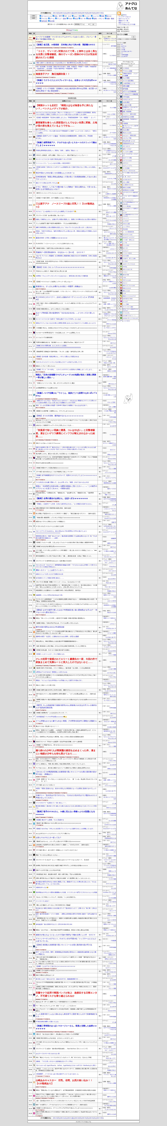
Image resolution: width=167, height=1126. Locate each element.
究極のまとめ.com (127, 288)
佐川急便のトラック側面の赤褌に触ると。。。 (50, 578)
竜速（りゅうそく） (110, 494)
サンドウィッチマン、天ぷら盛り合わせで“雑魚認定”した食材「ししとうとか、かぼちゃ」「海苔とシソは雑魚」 (66, 132)
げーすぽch (113, 132)
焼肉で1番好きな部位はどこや (45, 975)
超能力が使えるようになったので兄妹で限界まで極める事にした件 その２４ (65, 935)
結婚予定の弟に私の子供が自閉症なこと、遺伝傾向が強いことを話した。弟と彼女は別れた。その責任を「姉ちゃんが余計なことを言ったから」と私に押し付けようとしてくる (66, 586)
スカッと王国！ (111, 114)
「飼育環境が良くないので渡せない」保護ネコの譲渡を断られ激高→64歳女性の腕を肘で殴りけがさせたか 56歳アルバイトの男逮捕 (66, 919)
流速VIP (114, 522)
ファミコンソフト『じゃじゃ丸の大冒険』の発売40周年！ (53, 163)
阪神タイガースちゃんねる (129, 285)
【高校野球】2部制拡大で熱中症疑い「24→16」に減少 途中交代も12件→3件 (60, 351)
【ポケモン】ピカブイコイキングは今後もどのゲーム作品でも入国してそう (59, 362)
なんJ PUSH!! (126, 221)
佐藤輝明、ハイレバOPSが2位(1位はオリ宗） (49, 595)
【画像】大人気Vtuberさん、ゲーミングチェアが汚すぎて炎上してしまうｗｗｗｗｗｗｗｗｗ (64, 1108)
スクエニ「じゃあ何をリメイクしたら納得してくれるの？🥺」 (57, 211)
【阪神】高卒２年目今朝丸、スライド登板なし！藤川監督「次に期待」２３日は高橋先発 (63, 668)
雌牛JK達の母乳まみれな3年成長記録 (50, 627)
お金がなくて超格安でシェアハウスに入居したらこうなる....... (55, 425)
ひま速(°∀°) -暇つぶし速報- (129, 258)
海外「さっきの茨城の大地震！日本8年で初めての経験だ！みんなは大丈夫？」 (62, 405)
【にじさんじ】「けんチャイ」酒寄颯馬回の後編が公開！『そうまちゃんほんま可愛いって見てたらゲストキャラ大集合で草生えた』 (66, 566)
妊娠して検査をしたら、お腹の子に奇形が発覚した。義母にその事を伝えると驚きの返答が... (66, 219)
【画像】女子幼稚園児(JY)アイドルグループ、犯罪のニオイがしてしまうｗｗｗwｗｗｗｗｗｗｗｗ (66, 476)
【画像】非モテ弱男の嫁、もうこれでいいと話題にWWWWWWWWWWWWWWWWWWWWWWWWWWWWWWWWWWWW (58, 346)
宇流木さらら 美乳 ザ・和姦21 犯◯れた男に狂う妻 (51, 271)
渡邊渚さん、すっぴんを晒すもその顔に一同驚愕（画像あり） (60, 286)
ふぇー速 (125, 242)
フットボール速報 (128, 151)
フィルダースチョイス (110, 647)
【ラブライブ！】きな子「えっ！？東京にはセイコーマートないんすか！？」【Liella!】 (63, 860)
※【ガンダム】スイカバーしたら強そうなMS (50, 526)
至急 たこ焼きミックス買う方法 (45, 685)
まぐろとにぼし (111, 672)
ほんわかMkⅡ (112, 578)
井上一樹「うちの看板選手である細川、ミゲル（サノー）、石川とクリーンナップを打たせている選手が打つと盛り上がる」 (66, 292)
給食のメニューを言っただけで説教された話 (49, 574)
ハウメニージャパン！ (110, 681)
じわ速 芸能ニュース (129, 83)
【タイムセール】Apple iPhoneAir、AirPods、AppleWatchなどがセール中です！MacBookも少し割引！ (66, 1065)
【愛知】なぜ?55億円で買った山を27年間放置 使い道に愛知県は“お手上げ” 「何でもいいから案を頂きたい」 (66, 611)
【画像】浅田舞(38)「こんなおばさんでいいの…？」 (52, 713)
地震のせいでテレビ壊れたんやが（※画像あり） (51, 521)
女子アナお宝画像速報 (129, 91)
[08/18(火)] (92, 13)
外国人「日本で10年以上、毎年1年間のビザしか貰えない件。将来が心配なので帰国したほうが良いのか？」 (66, 232)
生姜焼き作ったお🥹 (42, 887)
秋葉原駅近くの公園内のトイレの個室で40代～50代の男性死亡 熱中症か (58, 590)
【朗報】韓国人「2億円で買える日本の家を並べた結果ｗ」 (54, 248)
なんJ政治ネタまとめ (128, 184)
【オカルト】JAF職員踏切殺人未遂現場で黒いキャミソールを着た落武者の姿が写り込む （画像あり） (66, 773)
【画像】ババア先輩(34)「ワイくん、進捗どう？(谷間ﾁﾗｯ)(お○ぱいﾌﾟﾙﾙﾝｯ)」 (66, 394)
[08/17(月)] (100, 13)
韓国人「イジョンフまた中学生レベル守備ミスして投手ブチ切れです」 (59, 680)
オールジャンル (46, 16)
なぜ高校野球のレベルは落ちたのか (47, 388)
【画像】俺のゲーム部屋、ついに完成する (50, 820)
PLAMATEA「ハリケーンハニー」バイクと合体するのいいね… (55, 243)
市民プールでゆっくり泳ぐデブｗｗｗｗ (48, 443)
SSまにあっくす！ (111, 216)
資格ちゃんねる (111, 543)
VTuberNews (112, 566)
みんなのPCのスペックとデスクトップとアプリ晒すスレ (53, 833)
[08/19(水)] (85, 13)
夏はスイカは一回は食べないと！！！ (47, 726)
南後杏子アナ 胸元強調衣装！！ (53, 74)
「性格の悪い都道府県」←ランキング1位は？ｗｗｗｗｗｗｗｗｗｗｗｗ (58, 517)
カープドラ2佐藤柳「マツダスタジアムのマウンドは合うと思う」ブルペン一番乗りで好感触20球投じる (66, 38)
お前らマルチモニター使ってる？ (48, 837)
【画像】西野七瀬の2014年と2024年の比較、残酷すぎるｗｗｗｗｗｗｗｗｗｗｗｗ (61, 690)
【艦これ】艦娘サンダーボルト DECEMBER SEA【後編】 (53, 905)
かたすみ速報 (112, 898)
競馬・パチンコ (99, 18)
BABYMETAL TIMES (128, 298)
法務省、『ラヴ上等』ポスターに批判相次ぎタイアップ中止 (54, 1061)
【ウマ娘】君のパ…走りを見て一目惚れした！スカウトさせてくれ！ (57, 850)
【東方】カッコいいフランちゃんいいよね (49, 193)
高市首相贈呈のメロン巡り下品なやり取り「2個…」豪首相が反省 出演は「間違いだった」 (64, 556)
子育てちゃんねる (111, 324)
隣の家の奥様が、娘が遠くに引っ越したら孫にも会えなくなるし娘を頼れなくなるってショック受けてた (66, 807)
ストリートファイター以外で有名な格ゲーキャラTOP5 (54, 159)
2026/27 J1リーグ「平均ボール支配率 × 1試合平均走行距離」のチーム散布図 (59, 741)
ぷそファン (125, 163)
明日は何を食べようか (129, 141)
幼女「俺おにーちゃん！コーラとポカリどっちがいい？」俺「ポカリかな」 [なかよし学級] (64, 1057)
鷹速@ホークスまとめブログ (129, 296)
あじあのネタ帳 (127, 105)
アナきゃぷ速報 (111, 75)
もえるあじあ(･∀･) (111, 257)
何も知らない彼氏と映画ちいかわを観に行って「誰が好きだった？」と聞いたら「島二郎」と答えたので (66, 909)
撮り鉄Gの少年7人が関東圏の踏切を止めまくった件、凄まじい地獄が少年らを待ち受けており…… (66, 752)
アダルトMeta (112, 272)
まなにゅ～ (113, 449)
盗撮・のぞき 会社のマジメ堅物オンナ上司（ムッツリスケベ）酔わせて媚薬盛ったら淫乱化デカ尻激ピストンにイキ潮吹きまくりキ (66, 760)
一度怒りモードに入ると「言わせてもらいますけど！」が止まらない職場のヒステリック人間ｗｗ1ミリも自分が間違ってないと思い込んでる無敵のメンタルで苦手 (66, 401)
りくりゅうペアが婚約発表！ (45, 337)
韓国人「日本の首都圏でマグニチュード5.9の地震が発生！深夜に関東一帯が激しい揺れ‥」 (66, 376)
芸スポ (109, 16)
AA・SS (83, 18)
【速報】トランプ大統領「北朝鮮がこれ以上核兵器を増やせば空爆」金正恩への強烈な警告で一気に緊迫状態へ (66, 90)
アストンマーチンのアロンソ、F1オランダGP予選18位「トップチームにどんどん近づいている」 (66, 940)
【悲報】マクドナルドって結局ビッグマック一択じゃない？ (54, 281)
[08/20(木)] (78, 13)
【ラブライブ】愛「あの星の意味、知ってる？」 (51, 215)
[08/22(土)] (63, 13)
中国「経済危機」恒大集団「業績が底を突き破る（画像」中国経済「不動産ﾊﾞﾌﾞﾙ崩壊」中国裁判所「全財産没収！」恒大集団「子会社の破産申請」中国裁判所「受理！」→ (66, 67)
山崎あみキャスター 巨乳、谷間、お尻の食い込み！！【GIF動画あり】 (64, 1082)
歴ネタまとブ (112, 383)
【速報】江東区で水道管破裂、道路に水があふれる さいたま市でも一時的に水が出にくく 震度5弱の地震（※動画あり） (66, 987)
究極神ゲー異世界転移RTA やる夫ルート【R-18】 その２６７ (60, 252)
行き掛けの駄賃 (111, 727)
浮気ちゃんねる (111, 454)
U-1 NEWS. (113, 55)
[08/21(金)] (70, 13)
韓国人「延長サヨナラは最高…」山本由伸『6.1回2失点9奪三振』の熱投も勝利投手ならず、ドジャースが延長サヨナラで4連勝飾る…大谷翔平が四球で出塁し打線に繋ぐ (66, 731)
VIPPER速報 (112, 268)
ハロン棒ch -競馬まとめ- (129, 239)
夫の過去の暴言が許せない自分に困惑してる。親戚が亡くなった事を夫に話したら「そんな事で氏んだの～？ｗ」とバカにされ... (66, 883)
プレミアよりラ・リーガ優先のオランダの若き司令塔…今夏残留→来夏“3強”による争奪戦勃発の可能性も (66, 1010)
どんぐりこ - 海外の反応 (129, 114)
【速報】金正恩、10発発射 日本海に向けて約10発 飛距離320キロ (65, 45)
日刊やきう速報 (111, 915)
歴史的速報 (125, 229)
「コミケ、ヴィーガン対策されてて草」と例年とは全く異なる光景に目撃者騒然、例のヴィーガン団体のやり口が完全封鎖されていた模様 (66, 54)
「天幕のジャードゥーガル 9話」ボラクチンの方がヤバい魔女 (55, 383)
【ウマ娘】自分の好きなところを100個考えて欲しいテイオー (54, 472)
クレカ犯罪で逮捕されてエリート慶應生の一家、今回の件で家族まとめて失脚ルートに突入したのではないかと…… (66, 660)
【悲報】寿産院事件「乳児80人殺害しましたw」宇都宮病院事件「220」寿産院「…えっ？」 (66, 117)
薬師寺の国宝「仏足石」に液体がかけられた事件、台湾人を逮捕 (57, 636)
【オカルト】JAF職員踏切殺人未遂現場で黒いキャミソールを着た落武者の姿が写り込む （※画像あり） (66, 983)
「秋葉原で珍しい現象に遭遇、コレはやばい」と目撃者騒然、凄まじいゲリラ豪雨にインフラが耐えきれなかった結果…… (65, 433)
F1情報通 (113, 940)
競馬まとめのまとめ (110, 959)
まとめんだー (126, 250)
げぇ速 (114, 504)
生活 (76, 18)
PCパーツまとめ (111, 834)
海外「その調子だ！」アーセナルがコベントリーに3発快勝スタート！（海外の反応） (62, 1105)
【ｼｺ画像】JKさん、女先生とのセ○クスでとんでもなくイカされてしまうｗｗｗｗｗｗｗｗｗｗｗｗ (66, 328)
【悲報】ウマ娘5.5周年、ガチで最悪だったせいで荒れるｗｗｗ (55, 198)
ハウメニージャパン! (128, 200)
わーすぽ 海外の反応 (110, 1105)
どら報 (114, 156)
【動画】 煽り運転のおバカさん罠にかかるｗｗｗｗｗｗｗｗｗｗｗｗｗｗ (58, 823)
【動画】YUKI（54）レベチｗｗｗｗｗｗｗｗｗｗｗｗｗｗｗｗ (60, 267)
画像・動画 (110, 18)
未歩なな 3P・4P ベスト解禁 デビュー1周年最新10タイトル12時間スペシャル (59, 1002)
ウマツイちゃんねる (110, 472)
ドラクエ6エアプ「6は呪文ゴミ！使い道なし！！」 (51, 803)
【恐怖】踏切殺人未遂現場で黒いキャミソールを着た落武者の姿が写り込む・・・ (64, 946)
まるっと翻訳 (112, 406)
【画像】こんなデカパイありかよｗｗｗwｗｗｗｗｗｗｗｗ (55, 966)
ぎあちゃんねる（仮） (110, 362)
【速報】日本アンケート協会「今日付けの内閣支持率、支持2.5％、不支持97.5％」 (64, 137)
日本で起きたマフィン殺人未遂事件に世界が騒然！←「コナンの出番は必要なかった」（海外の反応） (66, 695)
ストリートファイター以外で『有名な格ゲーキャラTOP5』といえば (58, 319)
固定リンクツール (124, 22)
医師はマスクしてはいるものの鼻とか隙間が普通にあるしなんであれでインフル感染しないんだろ (66, 323)
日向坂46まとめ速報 (128, 117)
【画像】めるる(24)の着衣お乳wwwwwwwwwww (51, 546)
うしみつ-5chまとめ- (110, 309)
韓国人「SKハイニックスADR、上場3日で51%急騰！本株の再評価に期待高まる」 (61, 618)
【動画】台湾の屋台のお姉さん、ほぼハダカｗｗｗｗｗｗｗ (62, 498)
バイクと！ (125, 272)
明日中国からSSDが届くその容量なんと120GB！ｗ (55, 173)
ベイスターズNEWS (127, 253)
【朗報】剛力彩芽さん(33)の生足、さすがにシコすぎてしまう (55, 1038)
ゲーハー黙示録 (111, 320)
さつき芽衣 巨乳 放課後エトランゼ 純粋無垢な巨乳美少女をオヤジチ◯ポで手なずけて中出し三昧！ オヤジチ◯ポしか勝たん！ (66, 676)
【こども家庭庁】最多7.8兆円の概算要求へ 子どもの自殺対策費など (57, 223)
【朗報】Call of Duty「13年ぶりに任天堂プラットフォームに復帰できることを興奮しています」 (65, 828)
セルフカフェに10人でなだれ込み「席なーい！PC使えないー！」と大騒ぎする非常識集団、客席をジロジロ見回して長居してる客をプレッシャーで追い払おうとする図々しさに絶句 (66, 113)
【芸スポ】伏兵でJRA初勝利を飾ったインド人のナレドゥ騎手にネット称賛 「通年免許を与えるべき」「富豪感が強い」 (66, 958)
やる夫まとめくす (111, 253)
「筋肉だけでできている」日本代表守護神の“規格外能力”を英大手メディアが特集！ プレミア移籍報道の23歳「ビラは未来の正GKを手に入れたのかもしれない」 (66, 458)
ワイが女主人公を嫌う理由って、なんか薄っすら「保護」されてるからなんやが (62, 482)
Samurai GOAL (112, 333)
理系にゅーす (112, 871)
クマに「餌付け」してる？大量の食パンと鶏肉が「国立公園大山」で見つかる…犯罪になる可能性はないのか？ (66, 188)
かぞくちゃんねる (111, 220)
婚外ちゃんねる (111, 1096)
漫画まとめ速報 (111, 371)
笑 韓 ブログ (127, 176)
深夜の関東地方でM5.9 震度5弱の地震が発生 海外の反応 (53, 508)
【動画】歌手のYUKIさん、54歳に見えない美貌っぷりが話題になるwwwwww (65, 812)
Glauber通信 (126, 130)
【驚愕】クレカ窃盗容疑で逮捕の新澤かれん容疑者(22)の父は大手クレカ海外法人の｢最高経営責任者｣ (66, 706)
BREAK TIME (112, 64)
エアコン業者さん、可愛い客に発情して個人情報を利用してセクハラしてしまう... (61, 764)
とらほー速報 (112, 669)
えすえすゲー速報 (111, 855)
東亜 (102, 16)
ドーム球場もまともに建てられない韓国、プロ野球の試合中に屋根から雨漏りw (66, 721)
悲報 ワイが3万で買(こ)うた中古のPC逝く (48, 870)
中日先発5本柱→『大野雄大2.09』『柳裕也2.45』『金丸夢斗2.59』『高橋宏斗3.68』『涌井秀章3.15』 (65, 494)
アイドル (44, 18)
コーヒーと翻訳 (111, 633)
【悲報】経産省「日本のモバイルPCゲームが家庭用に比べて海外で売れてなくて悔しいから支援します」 (66, 168)
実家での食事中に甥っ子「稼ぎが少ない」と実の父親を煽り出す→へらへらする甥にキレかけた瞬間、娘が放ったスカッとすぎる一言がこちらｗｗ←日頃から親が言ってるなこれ (66, 448)
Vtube (70, 18)
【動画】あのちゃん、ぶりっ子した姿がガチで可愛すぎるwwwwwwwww (58, 841)
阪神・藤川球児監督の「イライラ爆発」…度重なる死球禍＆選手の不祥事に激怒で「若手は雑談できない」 (66, 915)
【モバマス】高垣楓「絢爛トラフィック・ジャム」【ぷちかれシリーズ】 (58, 582)
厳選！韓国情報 (127, 111)
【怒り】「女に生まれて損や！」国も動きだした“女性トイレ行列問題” (57, 1034)
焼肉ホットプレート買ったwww (45, 366)
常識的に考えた (111, 224)
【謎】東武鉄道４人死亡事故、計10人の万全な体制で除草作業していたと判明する (61, 646)
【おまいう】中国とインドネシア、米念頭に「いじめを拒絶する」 (56, 897)
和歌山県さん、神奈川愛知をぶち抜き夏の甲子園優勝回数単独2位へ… (57, 641)
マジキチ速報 (112, 879)
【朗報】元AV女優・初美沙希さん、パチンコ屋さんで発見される (57, 356)
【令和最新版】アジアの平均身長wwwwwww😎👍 (51, 717)
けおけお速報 (126, 255)
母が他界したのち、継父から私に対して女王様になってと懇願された (57, 454)
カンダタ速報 (112, 160)
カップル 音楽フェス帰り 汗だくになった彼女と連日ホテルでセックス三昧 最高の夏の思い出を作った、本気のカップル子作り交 (66, 962)
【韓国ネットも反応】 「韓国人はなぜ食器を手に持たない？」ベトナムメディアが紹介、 (64, 107)
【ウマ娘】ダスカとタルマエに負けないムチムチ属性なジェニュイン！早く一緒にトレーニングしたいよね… (66, 1043)
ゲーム (52, 18)
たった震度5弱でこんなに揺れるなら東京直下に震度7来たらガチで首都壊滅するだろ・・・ (66, 1015)
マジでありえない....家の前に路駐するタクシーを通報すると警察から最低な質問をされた (63, 768)
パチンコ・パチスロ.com (129, 170)
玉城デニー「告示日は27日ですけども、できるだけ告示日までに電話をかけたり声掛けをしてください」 (66, 796)
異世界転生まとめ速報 (110, 483)
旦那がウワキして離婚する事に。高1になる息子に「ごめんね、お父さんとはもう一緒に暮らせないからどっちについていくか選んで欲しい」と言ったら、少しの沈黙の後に (66, 1095)
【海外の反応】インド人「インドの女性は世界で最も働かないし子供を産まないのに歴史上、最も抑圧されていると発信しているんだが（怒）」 (66, 632)
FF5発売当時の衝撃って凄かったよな (47, 1021)
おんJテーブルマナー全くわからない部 (48, 1053)
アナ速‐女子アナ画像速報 (130, 94)
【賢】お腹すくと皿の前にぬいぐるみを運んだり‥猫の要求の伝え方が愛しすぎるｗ (62, 63)
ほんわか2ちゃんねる (127, 234)
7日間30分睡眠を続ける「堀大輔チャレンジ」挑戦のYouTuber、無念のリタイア (60, 342)
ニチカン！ (113, 249)
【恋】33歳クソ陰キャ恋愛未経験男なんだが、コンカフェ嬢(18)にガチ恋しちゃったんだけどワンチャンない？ (66, 304)
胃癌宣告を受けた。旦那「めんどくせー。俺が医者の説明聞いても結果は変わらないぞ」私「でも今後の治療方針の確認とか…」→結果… (66, 537)
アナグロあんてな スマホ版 (127, 24)
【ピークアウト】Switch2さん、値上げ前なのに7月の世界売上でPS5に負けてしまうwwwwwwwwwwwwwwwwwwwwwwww (61, 532)
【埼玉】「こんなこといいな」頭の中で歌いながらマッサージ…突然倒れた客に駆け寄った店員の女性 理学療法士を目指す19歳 (66, 1069)
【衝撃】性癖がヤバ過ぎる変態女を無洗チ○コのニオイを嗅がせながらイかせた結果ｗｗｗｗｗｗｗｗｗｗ (66, 700)
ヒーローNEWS (112, 901)
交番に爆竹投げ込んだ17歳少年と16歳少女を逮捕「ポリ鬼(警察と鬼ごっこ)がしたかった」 (63, 878)
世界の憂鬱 (126, 86)
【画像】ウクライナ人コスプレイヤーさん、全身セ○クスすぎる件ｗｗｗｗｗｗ (66, 81)
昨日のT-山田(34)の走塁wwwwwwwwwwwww (49, 463)
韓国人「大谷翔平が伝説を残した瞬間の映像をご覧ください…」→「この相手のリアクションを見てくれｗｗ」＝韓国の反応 (66, 487)
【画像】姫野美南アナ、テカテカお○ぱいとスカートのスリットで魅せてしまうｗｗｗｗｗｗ (66, 143)
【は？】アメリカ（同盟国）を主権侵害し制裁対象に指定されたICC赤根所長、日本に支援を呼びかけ (66, 257)
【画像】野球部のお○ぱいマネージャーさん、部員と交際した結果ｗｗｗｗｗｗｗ (66, 1027)
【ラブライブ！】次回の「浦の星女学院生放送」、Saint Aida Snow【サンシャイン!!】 (62, 1048)
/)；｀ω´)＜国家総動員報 (128, 231)
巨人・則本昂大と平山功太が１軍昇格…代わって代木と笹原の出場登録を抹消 (60, 737)
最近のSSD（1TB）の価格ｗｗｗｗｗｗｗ (51, 238)
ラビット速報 (112, 468)
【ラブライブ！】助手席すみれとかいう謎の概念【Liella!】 (54, 561)
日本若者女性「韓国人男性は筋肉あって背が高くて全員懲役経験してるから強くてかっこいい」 (66, 178)
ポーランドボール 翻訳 (128, 306)
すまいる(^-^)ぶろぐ (110, 587)
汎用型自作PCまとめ (110, 173)
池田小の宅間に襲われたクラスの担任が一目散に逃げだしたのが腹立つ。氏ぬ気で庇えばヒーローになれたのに (66, 1113)
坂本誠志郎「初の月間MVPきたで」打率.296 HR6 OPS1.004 (54, 924)
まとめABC (113, 347)
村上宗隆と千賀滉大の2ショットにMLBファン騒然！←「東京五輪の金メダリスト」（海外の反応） (66, 513)
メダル (123, 48)
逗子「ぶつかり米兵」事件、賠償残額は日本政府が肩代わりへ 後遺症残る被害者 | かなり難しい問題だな (66, 953)
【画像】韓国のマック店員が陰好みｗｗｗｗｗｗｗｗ (52, 468)
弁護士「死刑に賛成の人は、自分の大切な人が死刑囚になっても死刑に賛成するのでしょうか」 (66, 789)
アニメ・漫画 (61, 18)
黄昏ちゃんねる (126, 290)
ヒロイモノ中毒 (111, 178)
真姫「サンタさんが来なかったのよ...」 (48, 855)
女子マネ (123, 46)
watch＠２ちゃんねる (110, 518)
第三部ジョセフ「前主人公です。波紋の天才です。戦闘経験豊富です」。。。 (60, 979)
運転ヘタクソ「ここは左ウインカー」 (50, 570)
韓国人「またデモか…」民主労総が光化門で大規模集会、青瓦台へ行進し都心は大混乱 (62, 930)
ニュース (96, 16)
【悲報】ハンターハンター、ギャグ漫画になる (50, 654)
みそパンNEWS (112, 601)
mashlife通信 (112, 287)
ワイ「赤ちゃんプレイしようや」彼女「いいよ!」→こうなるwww (56, 1006)
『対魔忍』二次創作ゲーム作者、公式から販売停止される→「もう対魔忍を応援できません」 (64, 504)
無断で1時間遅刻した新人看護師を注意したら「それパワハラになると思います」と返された (64, 227)
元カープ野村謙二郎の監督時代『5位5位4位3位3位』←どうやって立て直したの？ (65, 314)
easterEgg (125, 266)
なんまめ (113, 183)
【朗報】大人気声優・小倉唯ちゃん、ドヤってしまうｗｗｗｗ (55, 411)
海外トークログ (111, 488)
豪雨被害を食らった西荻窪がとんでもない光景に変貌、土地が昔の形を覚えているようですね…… (66, 124)
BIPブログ (113, 343)
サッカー (87, 16)
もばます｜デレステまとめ (129, 264)
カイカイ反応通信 (128, 80)
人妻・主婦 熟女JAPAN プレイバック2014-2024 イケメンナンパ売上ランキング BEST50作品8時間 (65, 1101)
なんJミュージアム (111, 118)
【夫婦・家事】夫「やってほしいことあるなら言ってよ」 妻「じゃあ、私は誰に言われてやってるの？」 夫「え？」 (66, 780)
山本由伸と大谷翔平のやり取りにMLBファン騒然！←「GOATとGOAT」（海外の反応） (63, 845)
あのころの (113, 164)
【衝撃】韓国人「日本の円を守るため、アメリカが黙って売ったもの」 (57, 623)
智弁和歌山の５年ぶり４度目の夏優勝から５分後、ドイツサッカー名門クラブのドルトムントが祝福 (66, 892)
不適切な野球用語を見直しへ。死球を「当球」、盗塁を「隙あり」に (57, 150)
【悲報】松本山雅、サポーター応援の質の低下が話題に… (53, 650)
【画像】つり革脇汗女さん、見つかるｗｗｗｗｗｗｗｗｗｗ (54, 745)
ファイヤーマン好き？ (42, 901)
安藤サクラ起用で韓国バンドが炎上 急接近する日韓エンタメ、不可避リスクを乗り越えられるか (66, 994)
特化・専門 (58, 16)
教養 (89, 18)
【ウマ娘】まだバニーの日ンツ (45, 785)
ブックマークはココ (125, 17)
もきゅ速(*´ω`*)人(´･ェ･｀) (129, 315)
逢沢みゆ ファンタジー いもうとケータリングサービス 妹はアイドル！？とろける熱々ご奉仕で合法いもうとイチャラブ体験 (66, 421)
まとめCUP (113, 426)
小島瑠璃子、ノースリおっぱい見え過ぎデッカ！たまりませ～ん (57, 1074)
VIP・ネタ (67, 16)
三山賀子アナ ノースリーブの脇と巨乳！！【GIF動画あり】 (65, 205)
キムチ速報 (113, 107)
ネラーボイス (112, 570)
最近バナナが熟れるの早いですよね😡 (47, 183)
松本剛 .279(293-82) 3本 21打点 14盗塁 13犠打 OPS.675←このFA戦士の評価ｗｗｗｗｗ (62, 865)
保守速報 (113, 46)
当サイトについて (124, 18)
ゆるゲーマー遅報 (111, 212)
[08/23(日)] (56, 13)
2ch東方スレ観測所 (110, 194)
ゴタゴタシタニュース (110, 556)
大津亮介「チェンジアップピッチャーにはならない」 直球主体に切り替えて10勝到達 (62, 276)
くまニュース (112, 228)
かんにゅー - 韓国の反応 (129, 135)
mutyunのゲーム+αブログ (128, 237)
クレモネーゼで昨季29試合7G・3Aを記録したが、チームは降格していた (58, 333)
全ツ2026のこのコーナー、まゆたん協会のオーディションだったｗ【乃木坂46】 (65, 298)
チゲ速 (124, 277)
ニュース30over (126, 226)
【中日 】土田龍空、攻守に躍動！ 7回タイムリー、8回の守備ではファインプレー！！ (62, 155)
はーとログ (125, 301)
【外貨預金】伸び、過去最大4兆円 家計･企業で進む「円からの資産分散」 (59, 874)
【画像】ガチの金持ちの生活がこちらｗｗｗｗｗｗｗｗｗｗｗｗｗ (56, 970)
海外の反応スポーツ (110, 514)
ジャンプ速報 (112, 655)
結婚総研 (113, 538)
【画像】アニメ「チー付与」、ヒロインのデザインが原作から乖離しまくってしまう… (64, 369)
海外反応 (44, 21)
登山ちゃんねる (111, 188)
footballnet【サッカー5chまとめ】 (130, 318)
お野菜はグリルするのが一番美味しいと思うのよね (51, 672)
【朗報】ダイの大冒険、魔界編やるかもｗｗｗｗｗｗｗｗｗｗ (60, 416)
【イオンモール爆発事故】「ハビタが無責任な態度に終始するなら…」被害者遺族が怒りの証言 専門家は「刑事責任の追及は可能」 (66, 600)
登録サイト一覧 (123, 20)
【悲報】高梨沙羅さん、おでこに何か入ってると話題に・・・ (55, 309)
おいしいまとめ (111, 366)
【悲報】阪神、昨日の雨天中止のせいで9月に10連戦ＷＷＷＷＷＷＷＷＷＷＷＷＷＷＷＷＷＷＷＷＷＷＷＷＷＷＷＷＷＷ (66, 262)
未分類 (52, 21)
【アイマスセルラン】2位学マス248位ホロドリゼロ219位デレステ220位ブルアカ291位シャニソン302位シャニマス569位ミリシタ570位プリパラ (66, 605)
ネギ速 (123, 49)
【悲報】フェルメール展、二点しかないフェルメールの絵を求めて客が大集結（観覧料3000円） (65, 542)
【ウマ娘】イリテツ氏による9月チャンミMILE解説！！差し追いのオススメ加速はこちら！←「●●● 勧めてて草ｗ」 (66, 551)
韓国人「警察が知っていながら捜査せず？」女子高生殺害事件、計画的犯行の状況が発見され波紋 (66, 1090)
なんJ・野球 (78, 16)
